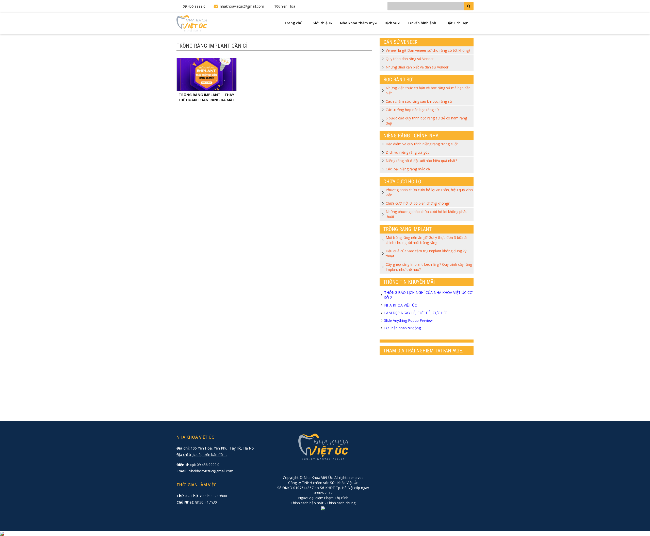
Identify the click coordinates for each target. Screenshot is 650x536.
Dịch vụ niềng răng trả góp (408, 152)
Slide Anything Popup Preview (408, 320)
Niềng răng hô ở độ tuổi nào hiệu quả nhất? (421, 160)
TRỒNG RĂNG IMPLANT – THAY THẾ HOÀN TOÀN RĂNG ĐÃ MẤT (206, 97)
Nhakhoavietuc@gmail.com (210, 471)
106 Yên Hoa (284, 6)
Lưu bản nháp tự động (402, 328)
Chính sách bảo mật (307, 503)
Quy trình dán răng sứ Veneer (410, 58)
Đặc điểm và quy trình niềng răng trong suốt (422, 143)
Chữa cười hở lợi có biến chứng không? (417, 203)
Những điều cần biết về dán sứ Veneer (417, 67)
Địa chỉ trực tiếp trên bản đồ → (201, 454)
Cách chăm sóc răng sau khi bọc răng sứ (419, 101)
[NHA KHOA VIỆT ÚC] (191, 23)
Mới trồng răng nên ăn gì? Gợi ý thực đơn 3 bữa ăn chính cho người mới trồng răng (427, 240)
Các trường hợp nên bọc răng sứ (412, 109)
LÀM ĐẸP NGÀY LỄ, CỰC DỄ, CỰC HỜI (415, 312)
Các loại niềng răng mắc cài (408, 169)
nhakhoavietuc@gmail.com (242, 6)
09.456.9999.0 (194, 6)
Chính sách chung (341, 503)
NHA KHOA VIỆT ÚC (400, 305)
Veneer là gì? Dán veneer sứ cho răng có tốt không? (428, 50)
